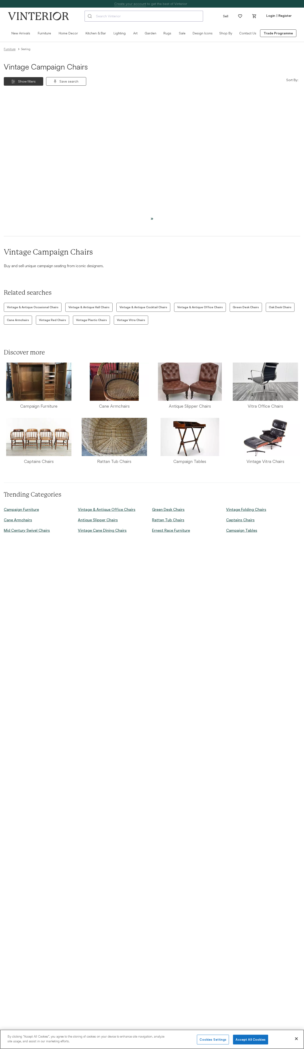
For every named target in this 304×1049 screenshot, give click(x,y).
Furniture (9, 49)
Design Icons (203, 33)
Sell (225, 16)
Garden (150, 33)
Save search (68, 81)
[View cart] (254, 16)
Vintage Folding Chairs (246, 509)
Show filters (27, 81)
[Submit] (90, 16)
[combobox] (144, 16)
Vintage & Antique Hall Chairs (88, 307)
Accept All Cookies (250, 1039)
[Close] (296, 1038)
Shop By (225, 33)
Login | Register (279, 16)
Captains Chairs (240, 520)
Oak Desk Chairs (280, 307)
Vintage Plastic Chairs (91, 320)
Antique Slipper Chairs (98, 520)
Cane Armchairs (18, 320)
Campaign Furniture (21, 509)
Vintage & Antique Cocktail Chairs (143, 307)
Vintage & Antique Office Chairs (200, 307)
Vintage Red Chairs (52, 320)
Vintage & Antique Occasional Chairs (32, 307)
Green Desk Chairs (246, 307)
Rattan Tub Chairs (168, 520)
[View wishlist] (240, 16)
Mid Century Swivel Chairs (27, 530)
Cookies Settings (213, 1039)
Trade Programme (278, 33)
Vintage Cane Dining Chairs (102, 530)
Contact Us (247, 33)
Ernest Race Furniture (171, 530)
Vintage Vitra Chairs (131, 320)
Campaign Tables (241, 530)
